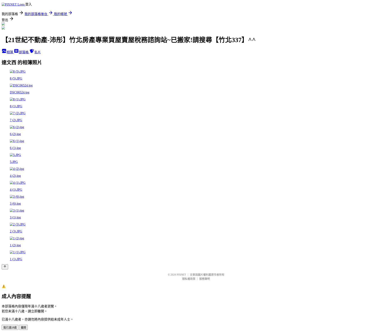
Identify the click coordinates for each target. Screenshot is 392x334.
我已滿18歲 (10, 327)
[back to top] (5, 266)
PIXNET (181, 274)
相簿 (10, 52)
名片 (37, 52)
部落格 (24, 52)
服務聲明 (204, 278)
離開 (23, 327)
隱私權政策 (188, 278)
